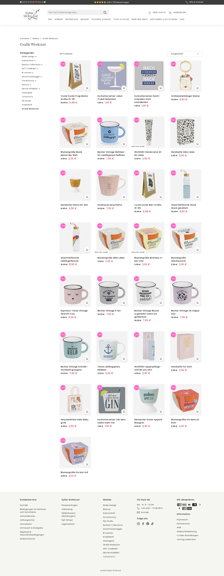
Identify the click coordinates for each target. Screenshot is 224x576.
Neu (50, 19)
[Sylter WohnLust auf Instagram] (138, 523)
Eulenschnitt (28, 60)
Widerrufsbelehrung (187, 531)
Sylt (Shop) (67, 520)
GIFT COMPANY (29, 68)
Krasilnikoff (27, 104)
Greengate (27, 92)
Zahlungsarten (27, 520)
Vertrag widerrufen (186, 539)
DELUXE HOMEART (30, 88)
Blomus (106, 509)
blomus (26, 84)
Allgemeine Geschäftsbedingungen (32, 533)
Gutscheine (26, 524)
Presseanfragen (70, 505)
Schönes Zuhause (101, 19)
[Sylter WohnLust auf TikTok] (152, 523)
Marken (59, 19)
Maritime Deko (140, 19)
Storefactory (28, 80)
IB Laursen (27, 72)
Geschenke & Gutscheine (163, 19)
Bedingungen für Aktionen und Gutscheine (33, 511)
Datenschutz (183, 523)
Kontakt (24, 505)
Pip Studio (26, 100)
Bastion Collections (31, 64)
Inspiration (71, 19)
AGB (179, 527)
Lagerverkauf (68, 524)
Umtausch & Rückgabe (31, 527)
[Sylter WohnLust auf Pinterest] (147, 523)
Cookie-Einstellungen (187, 535)
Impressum (182, 519)
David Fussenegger (31, 76)
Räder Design (28, 56)
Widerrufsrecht (27, 538)
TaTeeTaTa (27, 96)
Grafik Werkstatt (30, 108)
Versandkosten (27, 516)
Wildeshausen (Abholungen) (69, 514)
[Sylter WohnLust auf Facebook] (143, 523)
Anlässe (84, 19)
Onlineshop (67, 509)
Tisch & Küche (121, 19)
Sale (182, 19)
